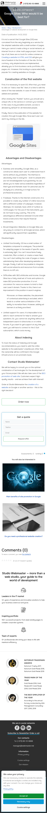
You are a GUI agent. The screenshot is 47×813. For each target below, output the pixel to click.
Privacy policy (23, 754)
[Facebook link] (17, 727)
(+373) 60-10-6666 (31, 4)
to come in (26, 554)
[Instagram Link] (23, 727)
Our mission (23, 764)
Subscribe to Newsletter (18, 733)
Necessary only (23, 801)
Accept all (23, 796)
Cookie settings (23, 760)
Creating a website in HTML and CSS (17, 57)
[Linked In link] (28, 727)
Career (23, 770)
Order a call (34, 733)
